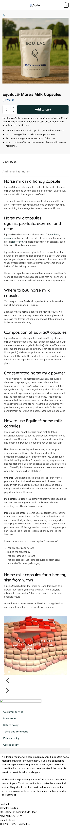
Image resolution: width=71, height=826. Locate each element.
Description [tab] (9, 161)
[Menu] (7, 5)
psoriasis (54, 234)
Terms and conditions (15, 731)
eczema (8, 238)
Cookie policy (10, 744)
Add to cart (43, 109)
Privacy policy (11, 738)
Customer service (13, 711)
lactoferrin (17, 241)
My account (10, 718)
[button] (4, 15)
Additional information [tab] (16, 171)
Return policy (10, 725)
